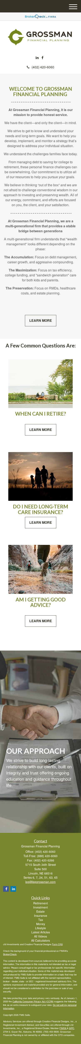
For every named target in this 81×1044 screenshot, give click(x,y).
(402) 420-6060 (43, 67)
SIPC (71, 1028)
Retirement (40, 903)
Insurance (40, 915)
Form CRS (57, 944)
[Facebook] (42, 57)
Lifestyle (40, 928)
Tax (40, 920)
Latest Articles (40, 932)
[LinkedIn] (37, 57)
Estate (40, 911)
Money (40, 924)
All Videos (40, 936)
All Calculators (40, 940)
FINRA (63, 1028)
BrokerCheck (10, 954)
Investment (40, 907)
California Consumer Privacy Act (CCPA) (33, 1001)
